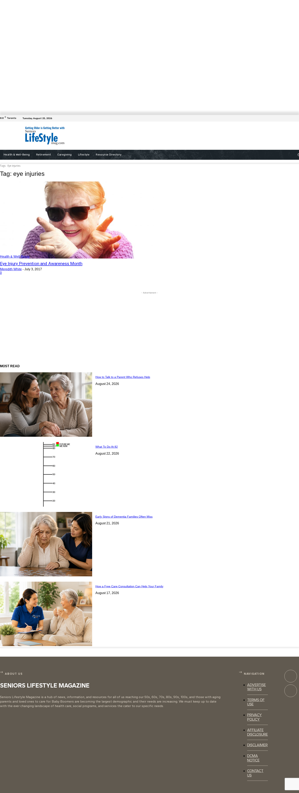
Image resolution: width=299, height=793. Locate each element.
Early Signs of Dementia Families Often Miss (124, 516)
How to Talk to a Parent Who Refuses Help (122, 377)
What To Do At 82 (106, 446)
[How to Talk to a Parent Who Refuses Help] (46, 404)
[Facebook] (296, 118)
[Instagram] (290, 690)
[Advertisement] (164, 136)
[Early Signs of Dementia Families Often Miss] (46, 544)
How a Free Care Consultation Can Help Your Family (129, 586)
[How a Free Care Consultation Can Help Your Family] (46, 614)
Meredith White (11, 269)
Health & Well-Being (14, 256)
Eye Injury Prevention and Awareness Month (41, 263)
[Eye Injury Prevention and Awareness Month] (77, 220)
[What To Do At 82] (46, 474)
